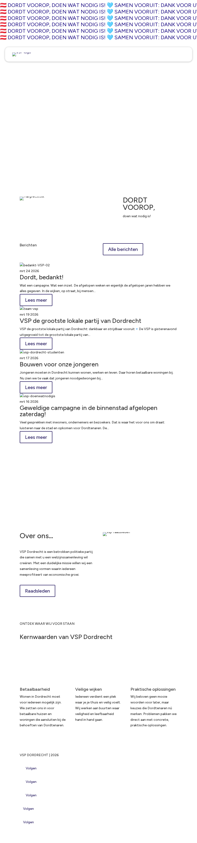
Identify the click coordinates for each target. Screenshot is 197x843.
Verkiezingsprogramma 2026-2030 (62, 502)
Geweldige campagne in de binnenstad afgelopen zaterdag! (88, 411)
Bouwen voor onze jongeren (59, 364)
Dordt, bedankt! (41, 277)
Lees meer (36, 300)
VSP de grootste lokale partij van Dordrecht (80, 321)
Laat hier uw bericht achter (41, 120)
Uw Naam (27, 69)
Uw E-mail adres (32, 95)
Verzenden (36, 159)
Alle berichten (123, 249)
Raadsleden (37, 591)
